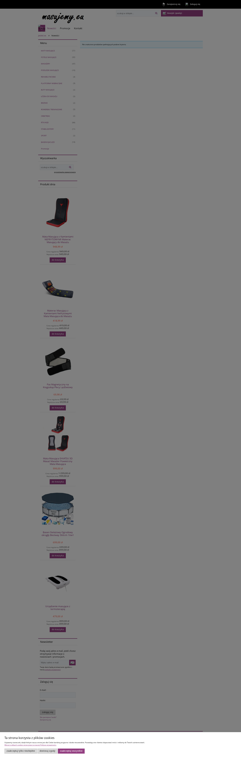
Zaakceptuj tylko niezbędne (21, 751)
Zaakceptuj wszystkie (71, 751)
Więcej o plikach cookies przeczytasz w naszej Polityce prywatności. (30, 745)
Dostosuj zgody (47, 751)
